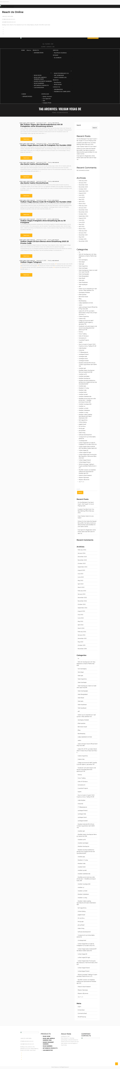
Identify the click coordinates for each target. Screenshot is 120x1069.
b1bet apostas (82, 294)
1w (79, 252)
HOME (23, 50)
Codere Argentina (84, 316)
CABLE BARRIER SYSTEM (86, 303)
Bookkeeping (82, 301)
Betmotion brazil (83, 296)
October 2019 (82, 239)
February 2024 (83, 180)
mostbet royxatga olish (85, 404)
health (80, 342)
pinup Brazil (82, 430)
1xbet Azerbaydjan (84, 274)
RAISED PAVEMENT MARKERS (43, 81)
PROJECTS (55, 80)
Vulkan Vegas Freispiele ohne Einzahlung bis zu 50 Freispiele (43, 221)
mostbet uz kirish (83, 408)
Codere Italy (82, 318)
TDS (44, 100)
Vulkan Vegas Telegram (31, 262)
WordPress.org (82, 1016)
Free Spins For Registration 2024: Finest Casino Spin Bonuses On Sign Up (86, 157)
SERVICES (55, 50)
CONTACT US (56, 87)
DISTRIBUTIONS (38, 52)
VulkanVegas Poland (84, 462)
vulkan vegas (22, 123)
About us (29, 50)
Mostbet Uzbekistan (84, 410)
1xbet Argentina (83, 266)
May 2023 (81, 199)
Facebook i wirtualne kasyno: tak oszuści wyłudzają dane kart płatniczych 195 (88, 328)
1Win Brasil (82, 262)
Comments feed (82, 1013)
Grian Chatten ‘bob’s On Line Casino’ (87, 146)
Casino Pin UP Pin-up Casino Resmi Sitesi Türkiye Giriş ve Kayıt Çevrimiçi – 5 (88, 312)
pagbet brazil (82, 424)
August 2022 (82, 218)
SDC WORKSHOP (59, 75)
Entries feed (81, 1010)
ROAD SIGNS (37, 75)
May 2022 (81, 224)
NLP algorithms (83, 420)
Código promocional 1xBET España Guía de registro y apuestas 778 (86, 322)
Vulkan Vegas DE (83, 450)
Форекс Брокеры (84, 477)
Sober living (82, 432)
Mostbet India (82, 390)
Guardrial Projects (84, 340)
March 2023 (82, 203)
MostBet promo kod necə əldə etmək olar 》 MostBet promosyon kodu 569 (87, 400)
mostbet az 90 (83, 374)
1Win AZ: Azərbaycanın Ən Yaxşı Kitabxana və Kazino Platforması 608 (88, 256)
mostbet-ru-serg (83, 412)
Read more (26, 139)
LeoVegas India (83, 356)
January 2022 (82, 232)
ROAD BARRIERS (39, 83)
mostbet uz (82, 406)
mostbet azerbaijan (84, 376)
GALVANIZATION (39, 87)
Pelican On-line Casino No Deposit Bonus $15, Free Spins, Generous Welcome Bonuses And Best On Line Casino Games (87, 524)
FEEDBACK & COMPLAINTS (62, 91)
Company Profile (47, 102)
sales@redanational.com (9, 22)
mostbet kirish (83, 392)
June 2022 (82, 222)
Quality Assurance (47, 96)
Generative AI (82, 338)
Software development (85, 434)
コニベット (81, 481)
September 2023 (83, 191)
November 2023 (83, 187)
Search (95, 127)
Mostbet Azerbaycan (84, 378)
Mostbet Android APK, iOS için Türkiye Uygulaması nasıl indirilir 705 (88, 364)
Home (54, 112)
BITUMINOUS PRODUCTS (41, 85)
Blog (80, 298)
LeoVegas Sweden (84, 360)
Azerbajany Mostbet (84, 292)
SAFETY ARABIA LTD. (60, 77)
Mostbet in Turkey (84, 388)
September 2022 (83, 216)
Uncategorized (83, 440)
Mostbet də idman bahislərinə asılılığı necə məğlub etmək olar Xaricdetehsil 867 (88, 382)
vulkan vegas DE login (85, 452)
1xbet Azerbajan (83, 268)
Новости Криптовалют (85, 475)
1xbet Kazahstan (83, 282)
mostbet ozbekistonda (85, 396)
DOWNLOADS (45, 94)
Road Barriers (57, 82)
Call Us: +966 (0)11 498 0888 (47, 38)
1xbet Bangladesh (84, 276)
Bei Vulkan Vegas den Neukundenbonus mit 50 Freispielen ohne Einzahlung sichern (41, 125)
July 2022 (81, 220)
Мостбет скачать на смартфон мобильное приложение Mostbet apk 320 (87, 471)
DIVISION (55, 55)
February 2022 (83, 230)
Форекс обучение (84, 479)
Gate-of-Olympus (84, 336)
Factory (81, 331)
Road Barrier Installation (60, 52)
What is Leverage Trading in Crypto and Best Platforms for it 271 (87, 466)
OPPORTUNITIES (27, 96)
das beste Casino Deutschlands (34, 164)
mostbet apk (82, 368)
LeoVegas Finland (83, 354)
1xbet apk (81, 264)
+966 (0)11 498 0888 (7, 16)
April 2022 (81, 226)
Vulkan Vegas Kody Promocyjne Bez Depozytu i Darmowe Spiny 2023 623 (88, 456)
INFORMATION (58, 89)
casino (80, 305)
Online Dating (83, 422)
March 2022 (82, 228)
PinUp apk (82, 428)
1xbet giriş (81, 280)
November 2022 (83, 212)
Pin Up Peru (82, 426)
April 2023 (81, 201)
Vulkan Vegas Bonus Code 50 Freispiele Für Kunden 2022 (45, 145)
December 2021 (83, 235)
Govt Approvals (47, 98)
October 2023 (83, 189)
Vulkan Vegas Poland (85, 460)
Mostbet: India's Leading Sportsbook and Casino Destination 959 (85, 416)
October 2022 (83, 214)
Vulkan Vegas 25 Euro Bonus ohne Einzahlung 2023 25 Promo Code (44, 242)
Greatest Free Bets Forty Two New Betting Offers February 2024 (86, 511)
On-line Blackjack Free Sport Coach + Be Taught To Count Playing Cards (86, 504)
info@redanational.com (8, 19)
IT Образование (83, 352)
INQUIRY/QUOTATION (93, 38)
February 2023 (83, 205)
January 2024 (82, 182)
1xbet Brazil (82, 278)
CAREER (23, 94)
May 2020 (81, 237)
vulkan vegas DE (30, 123)
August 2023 (82, 193)
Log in (79, 1006)
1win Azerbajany (83, 259)
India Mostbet (82, 348)
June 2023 (82, 197)
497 (80, 286)
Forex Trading (83, 334)
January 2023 (82, 207)
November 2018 (83, 241)
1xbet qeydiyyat (83, 284)
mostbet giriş (82, 386)
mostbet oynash (83, 394)
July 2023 (81, 195)
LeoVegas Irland (83, 358)
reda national (55, 123)
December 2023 (83, 184)
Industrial (81, 350)
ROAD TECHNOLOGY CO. (61, 73)
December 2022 (83, 210)
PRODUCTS (36, 50)
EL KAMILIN (57, 57)
